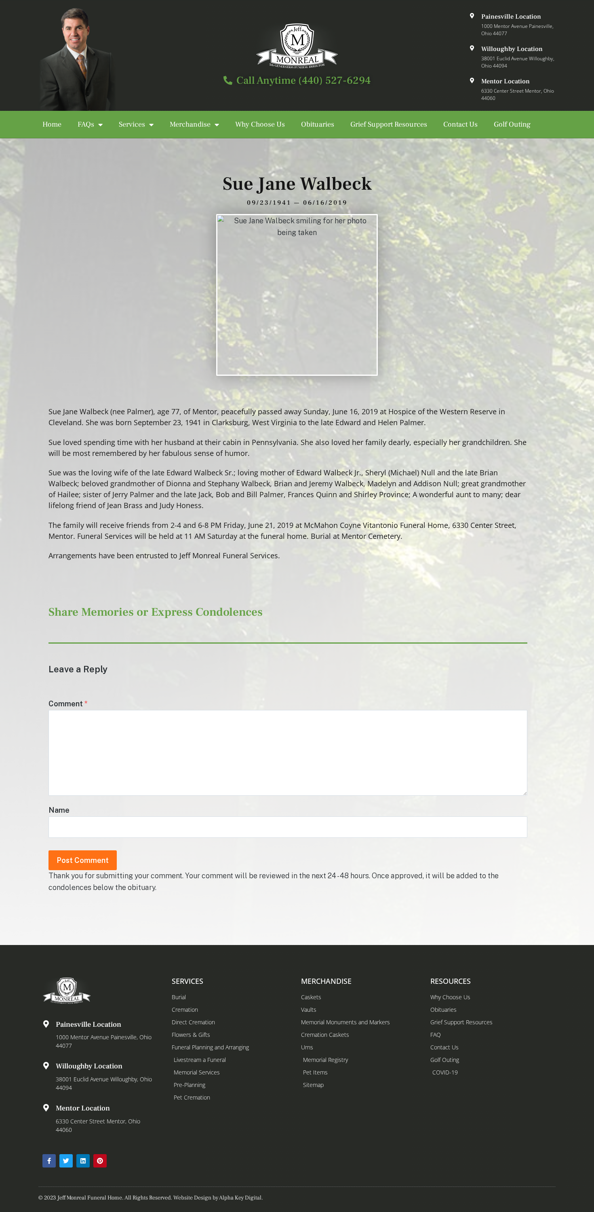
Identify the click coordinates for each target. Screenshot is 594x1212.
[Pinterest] (100, 1161)
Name (59, 810)
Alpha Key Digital (240, 1197)
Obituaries (317, 124)
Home (51, 124)
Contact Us (460, 124)
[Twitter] (66, 1161)
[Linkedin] (83, 1161)
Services (132, 124)
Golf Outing (512, 124)
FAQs (86, 124)
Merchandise (190, 124)
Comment (68, 703)
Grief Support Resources (388, 124)
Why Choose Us (260, 124)
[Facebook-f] (49, 1161)
